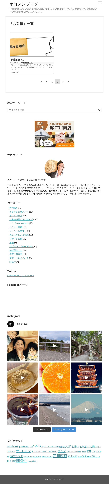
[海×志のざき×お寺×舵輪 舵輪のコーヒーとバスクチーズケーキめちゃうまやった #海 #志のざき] (54, 409)
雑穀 (29, 461)
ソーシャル (51, 451)
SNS (37, 446)
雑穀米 (34, 461)
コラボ (43, 452)
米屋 (84, 456)
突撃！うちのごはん (19, 258)
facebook (12, 446)
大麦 (93, 452)
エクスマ (11, 451)
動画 (11, 243)
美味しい (95, 456)
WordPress (52, 447)
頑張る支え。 (18, 59)
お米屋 (83, 446)
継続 (89, 457)
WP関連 (13, 208)
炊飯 (39, 456)
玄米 (43, 456)
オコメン (23, 451)
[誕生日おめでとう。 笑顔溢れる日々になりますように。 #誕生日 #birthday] (22, 346)
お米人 (75, 446)
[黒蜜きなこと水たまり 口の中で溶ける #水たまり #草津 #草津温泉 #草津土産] (22, 378)
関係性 (12, 262)
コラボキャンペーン (19, 223)
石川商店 (60, 456)
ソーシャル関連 (16, 231)
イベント (98, 447)
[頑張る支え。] (32, 44)
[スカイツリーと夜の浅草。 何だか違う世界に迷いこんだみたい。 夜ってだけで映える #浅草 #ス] (86, 378)
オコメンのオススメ (19, 212)
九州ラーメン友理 (72, 451)
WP (57, 447)
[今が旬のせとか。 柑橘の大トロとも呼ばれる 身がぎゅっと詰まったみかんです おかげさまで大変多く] (54, 378)
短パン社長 (48, 456)
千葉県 (84, 451)
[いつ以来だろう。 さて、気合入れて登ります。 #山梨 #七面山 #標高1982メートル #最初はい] (86, 346)
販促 (9, 461)
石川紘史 (72, 456)
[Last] (68, 81)
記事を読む (15, 72)
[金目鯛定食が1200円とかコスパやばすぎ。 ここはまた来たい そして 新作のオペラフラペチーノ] (22, 409)
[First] (41, 81)
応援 (97, 451)
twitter (46, 447)
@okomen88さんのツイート (20, 275)
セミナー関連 (15, 227)
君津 (89, 451)
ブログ (62, 451)
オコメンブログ (23, 4)
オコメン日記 (15, 216)
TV (42, 447)
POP (31, 447)
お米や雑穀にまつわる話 (21, 219)
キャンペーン (36, 451)
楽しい (29, 457)
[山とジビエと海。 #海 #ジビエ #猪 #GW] (54, 346)
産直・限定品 (15, 254)
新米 (25, 457)
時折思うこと (28, 63)
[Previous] (46, 81)
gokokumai (24, 447)
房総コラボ (16, 456)
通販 (14, 461)
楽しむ (35, 457)
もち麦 (91, 446)
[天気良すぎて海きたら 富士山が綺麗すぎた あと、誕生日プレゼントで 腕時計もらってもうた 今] (86, 409)
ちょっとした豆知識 (19, 235)
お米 (68, 446)
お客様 (62, 447)
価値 (79, 451)
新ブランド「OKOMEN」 (21, 246)
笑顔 (80, 456)
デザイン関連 (15, 239)
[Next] (62, 81)
